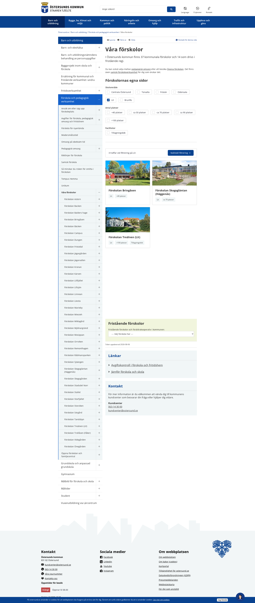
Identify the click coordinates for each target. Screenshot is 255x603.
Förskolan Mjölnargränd (76, 328)
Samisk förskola (69, 162)
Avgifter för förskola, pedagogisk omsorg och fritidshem (77, 120)
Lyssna (112, 40)
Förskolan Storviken (74, 405)
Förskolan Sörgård (73, 412)
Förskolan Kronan (73, 267)
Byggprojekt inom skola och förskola (76, 67)
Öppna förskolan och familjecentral (71, 455)
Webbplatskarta (166, 584)
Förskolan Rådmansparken (77, 355)
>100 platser (121, 242)
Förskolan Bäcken (72, 226)
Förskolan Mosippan (74, 334)
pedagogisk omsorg (141, 69)
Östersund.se (63, 32)
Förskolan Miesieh (73, 314)
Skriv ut (123, 40)
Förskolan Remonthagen (76, 348)
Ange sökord (108, 9)
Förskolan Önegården (75, 446)
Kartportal (164, 566)
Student (65, 495)
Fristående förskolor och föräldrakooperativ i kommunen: (136, 329)
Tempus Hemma (69, 178)
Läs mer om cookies (161, 599)
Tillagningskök (137, 242)
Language (185, 12)
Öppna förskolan (175, 69)
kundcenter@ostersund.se (123, 410)
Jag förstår (222, 600)
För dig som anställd (169, 589)
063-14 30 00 (115, 406)
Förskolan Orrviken (73, 341)
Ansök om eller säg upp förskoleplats (73, 110)
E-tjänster (199, 12)
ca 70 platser (168, 199)
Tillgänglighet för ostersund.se (174, 570)
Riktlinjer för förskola (71, 155)
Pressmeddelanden (168, 580)
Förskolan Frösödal (73, 246)
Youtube (129, 566)
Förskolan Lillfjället (73, 280)
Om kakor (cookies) (168, 561)
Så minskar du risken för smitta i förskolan (77, 170)
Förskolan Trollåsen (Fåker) (77, 432)
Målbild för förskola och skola (77, 481)
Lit (111, 196)
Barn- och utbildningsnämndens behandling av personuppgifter (79, 56)
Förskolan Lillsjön (72, 287)
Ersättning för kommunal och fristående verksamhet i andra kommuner (78, 80)
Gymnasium (68, 474)
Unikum (65, 185)
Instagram (129, 570)
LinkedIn (129, 561)
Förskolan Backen (72, 206)
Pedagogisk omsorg (70, 148)
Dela (133, 40)
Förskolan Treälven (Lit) (75, 426)
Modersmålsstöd (69, 135)
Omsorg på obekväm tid (73, 141)
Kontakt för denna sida (187, 40)
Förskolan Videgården (75, 439)
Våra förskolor (68, 192)
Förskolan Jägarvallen (74, 260)
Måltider (65, 488)
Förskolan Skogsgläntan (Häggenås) (76, 370)
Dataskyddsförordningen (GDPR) (175, 575)
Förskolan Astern (72, 199)
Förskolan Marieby (73, 307)
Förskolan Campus (73, 233)
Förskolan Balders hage (75, 212)
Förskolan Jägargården (75, 253)
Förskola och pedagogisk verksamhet (104, 32)
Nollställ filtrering (179, 152)
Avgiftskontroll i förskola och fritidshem (137, 365)
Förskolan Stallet (72, 392)
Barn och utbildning (79, 32)
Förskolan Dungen (73, 239)
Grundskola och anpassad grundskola (75, 465)
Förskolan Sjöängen (74, 362)
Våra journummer (53, 573)
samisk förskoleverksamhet (124, 72)
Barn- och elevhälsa (72, 47)
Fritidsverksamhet (71, 90)
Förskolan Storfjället (74, 399)
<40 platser (121, 196)
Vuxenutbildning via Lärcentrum (79, 503)
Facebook (129, 557)
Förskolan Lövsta (72, 301)
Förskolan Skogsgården (75, 378)
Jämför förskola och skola (127, 372)
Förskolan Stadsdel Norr (76, 385)
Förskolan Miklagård (74, 321)
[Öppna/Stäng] (99, 47)
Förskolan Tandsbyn (74, 419)
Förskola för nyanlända (72, 128)
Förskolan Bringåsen (74, 219)
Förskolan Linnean (73, 294)
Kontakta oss (51, 578)
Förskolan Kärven (72, 273)
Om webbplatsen (167, 557)
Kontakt (209, 12)
